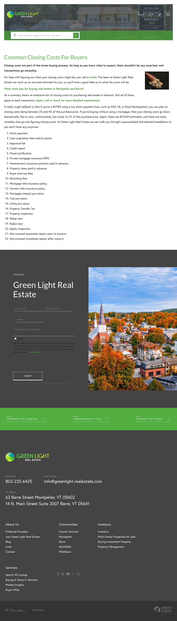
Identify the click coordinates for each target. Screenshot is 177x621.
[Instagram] (78, 574)
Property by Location (22, 419)
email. (93, 77)
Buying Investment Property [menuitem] (114, 542)
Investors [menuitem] (103, 531)
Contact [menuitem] (10, 551)
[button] (76, 35)
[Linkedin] (62, 574)
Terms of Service (61, 383)
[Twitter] (73, 574)
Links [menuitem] (9, 547)
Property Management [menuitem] (111, 547)
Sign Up (141, 15)
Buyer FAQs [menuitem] (13, 590)
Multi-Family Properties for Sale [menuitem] (116, 537)
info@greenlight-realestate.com (73, 481)
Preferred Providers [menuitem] (17, 531)
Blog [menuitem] (8, 542)
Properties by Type (87, 419)
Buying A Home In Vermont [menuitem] (22, 580)
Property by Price (149, 419)
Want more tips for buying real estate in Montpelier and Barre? (44, 89)
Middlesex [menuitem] (65, 551)
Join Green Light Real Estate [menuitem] (23, 537)
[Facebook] (58, 574)
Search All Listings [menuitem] (17, 575)
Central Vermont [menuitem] (68, 531)
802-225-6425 (19, 481)
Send (27, 376)
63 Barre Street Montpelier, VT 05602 (40, 497)
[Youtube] (68, 574)
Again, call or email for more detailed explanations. (68, 100)
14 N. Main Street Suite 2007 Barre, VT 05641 (47, 503)
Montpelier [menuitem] (65, 537)
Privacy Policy (34, 352)
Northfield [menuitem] (65, 547)
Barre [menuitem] (62, 542)
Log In (150, 15)
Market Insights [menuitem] (15, 585)
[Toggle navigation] (168, 14)
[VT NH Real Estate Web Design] (162, 610)
